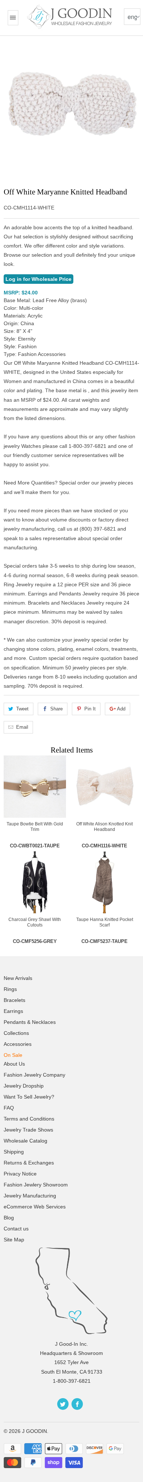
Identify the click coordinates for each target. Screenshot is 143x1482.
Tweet (22, 709)
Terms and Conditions (29, 1119)
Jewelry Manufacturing (30, 1196)
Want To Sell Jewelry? (29, 1097)
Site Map (14, 1240)
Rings (10, 989)
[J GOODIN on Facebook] (77, 1404)
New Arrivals (18, 978)
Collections (16, 1033)
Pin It (90, 709)
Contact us (16, 1229)
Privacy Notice (20, 1174)
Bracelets (14, 1000)
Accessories (18, 1044)
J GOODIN (34, 1431)
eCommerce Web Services (35, 1207)
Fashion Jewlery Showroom (36, 1185)
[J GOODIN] (70, 16)
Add (121, 709)
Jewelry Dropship (24, 1086)
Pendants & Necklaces (30, 1022)
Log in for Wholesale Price (39, 279)
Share (56, 709)
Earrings (13, 1011)
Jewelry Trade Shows (28, 1130)
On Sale (13, 1055)
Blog (9, 1218)
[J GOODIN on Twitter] (63, 1404)
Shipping (14, 1152)
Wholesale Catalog (25, 1141)
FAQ (9, 1108)
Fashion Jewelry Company (34, 1075)
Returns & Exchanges (29, 1163)
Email (22, 727)
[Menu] (13, 17)
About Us (14, 1064)
